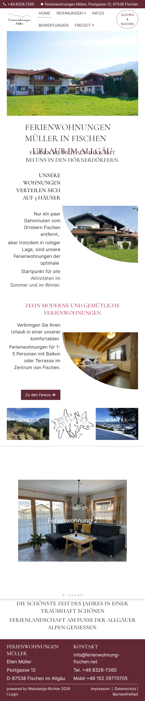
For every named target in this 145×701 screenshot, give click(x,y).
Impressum (100, 688)
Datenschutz (125, 688)
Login (13, 694)
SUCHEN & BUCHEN (127, 19)
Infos (98, 13)
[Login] (8, 694)
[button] (63, 595)
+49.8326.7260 (21, 4)
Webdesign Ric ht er (44, 688)
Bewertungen (54, 25)
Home (44, 13)
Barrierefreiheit (125, 694)
